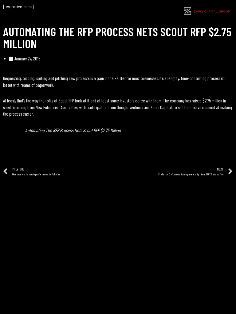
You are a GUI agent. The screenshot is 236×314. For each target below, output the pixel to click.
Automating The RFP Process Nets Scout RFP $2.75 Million (73, 130)
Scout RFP (66, 100)
